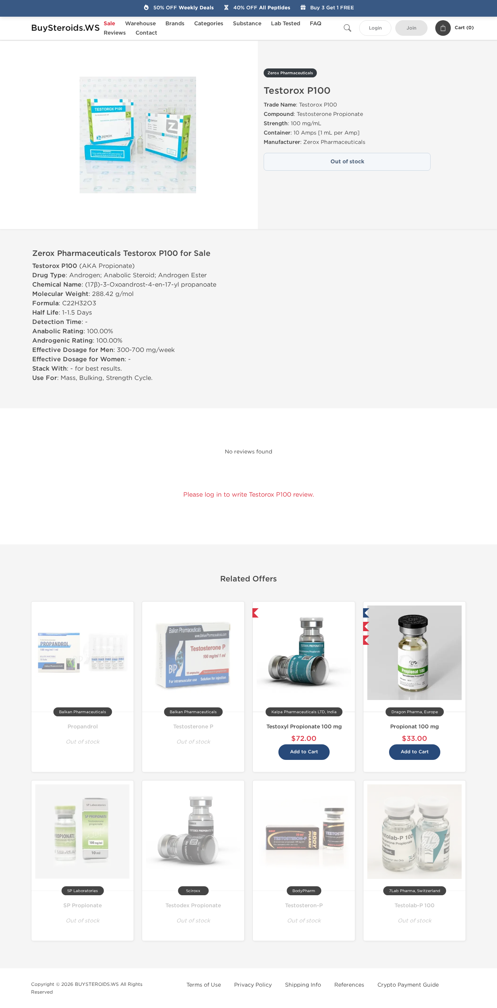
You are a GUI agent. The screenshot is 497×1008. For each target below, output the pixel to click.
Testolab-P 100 (414, 905)
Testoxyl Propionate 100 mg (304, 726)
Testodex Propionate (193, 905)
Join (411, 28)
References (349, 985)
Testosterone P (193, 726)
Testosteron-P (304, 905)
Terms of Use (203, 985)
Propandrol (83, 726)
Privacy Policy (253, 985)
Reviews (115, 33)
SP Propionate (82, 905)
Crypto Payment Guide (408, 985)
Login (375, 28)
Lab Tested (285, 23)
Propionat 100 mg (414, 726)
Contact (146, 33)
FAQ (315, 23)
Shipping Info (303, 985)
